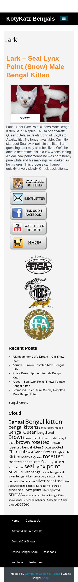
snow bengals (39, 499)
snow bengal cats (31, 495)
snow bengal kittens (20, 499)
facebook (50, 551)
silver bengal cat (53, 472)
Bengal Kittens (18, 403)
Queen (37, 457)
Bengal (16, 422)
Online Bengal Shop (24, 551)
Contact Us (33, 520)
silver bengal (31, 472)
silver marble (27, 481)
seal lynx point (42, 466)
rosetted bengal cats (24, 462)
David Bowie (43, 452)
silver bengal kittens (45, 476)
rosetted (53, 456)
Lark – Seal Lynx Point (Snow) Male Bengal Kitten (35, 67)
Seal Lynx (49, 461)
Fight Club (63, 452)
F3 (54, 452)
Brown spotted (52, 447)
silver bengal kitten (21, 476)
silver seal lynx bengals (47, 485)
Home (15, 520)
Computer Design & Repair (42, 573)
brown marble (33, 438)
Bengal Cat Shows (23, 541)
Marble (26, 457)
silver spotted (51, 490)
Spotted (22, 504)
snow (15, 494)
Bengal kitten (43, 421)
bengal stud (45, 432)
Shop (45, 578)
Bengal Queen (23, 432)
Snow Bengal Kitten (53, 495)
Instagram (36, 562)
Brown (16, 436)
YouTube (17, 562)
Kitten (14, 457)
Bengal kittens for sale (51, 427)
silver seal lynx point (25, 489)
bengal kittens (23, 427)
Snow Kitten (53, 499)
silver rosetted (49, 480)
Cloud (29, 452)
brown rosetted (33, 442)
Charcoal (17, 451)
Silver (14, 471)
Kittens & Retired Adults (26, 531)
